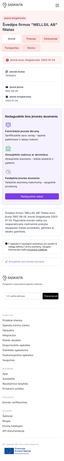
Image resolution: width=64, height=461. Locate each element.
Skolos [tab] (31, 47)
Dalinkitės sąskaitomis (15, 350)
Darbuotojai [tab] (50, 38)
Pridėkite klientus (12, 320)
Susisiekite (8, 378)
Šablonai (7, 416)
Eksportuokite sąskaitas (16, 345)
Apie (5, 373)
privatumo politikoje (37, 249)
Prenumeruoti (51, 296)
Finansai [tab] (31, 38)
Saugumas (8, 360)
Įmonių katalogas (12, 425)
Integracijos (9, 335)
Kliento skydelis (11, 340)
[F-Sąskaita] (12, 5)
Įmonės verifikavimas (14, 402)
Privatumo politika (13, 388)
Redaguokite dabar (32, 196)
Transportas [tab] (11, 47)
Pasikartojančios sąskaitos (17, 355)
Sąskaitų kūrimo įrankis (16, 325)
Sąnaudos (8, 330)
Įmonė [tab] (11, 38)
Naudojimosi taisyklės (15, 383)
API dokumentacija (13, 430)
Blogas (6, 420)
